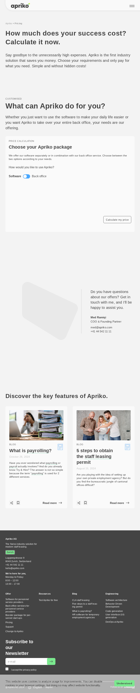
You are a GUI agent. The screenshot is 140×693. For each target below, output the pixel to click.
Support (9, 627)
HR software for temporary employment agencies (85, 616)
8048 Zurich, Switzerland (18, 560)
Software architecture (116, 600)
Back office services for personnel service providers (17, 609)
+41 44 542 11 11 (101, 331)
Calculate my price (117, 219)
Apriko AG (11, 539)
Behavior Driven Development (114, 605)
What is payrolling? (82, 611)
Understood (124, 683)
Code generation (114, 611)
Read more (50, 502)
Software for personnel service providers (17, 600)
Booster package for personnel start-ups (18, 616)
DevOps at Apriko (114, 622)
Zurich (10, 552)
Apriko (8, 23)
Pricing (9, 622)
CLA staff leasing (81, 600)
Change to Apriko (14, 631)
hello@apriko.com (14, 568)
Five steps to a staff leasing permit (85, 605)
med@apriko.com (101, 327)
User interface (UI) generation (115, 616)
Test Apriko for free (48, 600)
